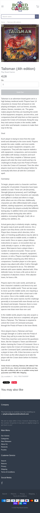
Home (3, 22)
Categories (5, 438)
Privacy (3, 466)
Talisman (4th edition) (14, 22)
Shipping (4, 469)
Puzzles (4, 450)
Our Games (5, 436)
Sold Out (20, 92)
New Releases (6, 441)
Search (3, 461)
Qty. (2, 80)
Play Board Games (8, 72)
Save (15, 382)
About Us (4, 444)
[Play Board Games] (20, 6)
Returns (4, 463)
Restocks (4, 447)
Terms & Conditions (8, 472)
